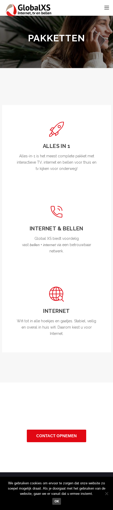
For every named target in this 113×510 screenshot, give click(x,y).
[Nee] (106, 493)
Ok (56, 501)
